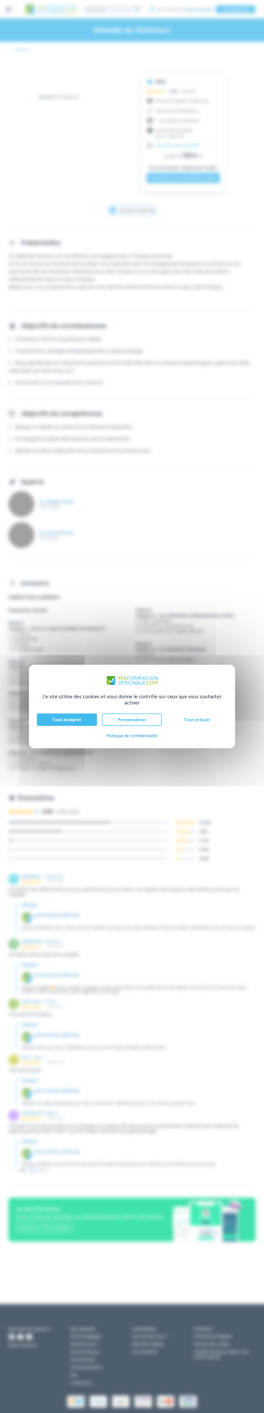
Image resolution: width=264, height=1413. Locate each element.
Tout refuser (197, 720)
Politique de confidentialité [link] (132, 736)
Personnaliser (132, 720)
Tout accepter (66, 720)
